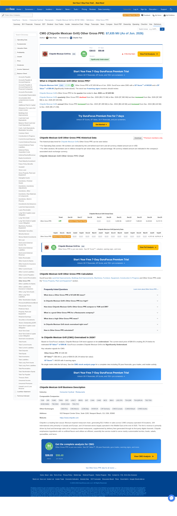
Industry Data (84, 479)
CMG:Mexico (74, 409)
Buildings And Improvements (82, 278)
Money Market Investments (27, 237)
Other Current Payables (26, 275)
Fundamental (21, 44)
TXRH (61, 400)
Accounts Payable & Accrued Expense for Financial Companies (26, 87)
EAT (86, 400)
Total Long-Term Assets (26, 363)
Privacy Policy (67, 475)
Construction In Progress (27, 136)
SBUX (112, 400)
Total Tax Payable (24, 374)
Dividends (20, 65)
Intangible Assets (24, 178)
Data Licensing (104, 9)
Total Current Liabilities (26, 348)
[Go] (162, 29)
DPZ (66, 400)
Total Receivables (24, 368)
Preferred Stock (24, 309)
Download (138, 138)
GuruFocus (16, 20)
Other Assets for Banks (26, 261)
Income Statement (23, 69)
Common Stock (24, 133)
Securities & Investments (27, 320)
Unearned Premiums (25, 383)
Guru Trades (59, 24)
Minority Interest (24, 234)
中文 (121, 475)
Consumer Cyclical (36, 20)
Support (164, 9)
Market (59, 9)
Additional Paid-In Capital (27, 105)
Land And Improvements (27, 207)
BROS (81, 400)
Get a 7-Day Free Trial (77, 221)
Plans (117, 479)
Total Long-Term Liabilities (27, 365)
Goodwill (21, 167)
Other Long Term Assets (26, 292)
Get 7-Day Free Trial (131, 15)
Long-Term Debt (24, 218)
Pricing (84, 9)
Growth (19, 57)
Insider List (50, 479)
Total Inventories (24, 357)
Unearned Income (24, 380)
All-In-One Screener (130, 475)
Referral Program (88, 475)
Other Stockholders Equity (27, 300)
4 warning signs (93, 88)
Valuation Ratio (22, 48)
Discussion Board (108, 479)
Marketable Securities (26, 231)
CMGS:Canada (117, 409)
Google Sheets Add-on (137, 479)
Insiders (49, 9)
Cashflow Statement (23, 392)
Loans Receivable (25, 210)
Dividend (50, 24)
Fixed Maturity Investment (27, 161)
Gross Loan (22, 170)
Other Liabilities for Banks (27, 284)
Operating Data (22, 40)
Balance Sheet (22, 73)
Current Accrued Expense (27, 139)
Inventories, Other (24, 191)
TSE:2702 (75, 404)
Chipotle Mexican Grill (49, 85)
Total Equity (22, 354)
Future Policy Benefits (26, 164)
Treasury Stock (23, 377)
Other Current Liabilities (26, 272)
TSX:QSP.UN (138, 400)
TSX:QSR (128, 400)
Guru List (43, 479)
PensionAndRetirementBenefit (29, 303)
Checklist (144, 24)
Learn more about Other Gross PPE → (146, 289)
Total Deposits (23, 351)
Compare (109, 24)
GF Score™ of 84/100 (143, 85)
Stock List (36, 479)
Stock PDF (118, 24)
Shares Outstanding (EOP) (27, 323)
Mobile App (77, 475)
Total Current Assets (25, 345)
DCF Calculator (96, 479)
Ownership (127, 24)
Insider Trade (59, 479)
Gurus (39, 9)
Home (19, 9)
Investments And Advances (27, 204)
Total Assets (22, 342)
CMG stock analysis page (84, 364)
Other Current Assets (25, 269)
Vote (150, 24)
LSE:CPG (119, 400)
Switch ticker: (143, 29)
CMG (66, 85)
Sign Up (144, 9)
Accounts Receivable (26, 92)
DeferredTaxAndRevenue (27, 155)
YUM (42, 400)
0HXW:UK (94, 409)
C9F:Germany (105, 409)
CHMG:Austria (142, 409)
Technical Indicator (23, 396)
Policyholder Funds (25, 306)
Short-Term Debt (24, 331)
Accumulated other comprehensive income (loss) (26, 100)
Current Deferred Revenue (27, 142)
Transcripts (95, 24)
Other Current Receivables (27, 278)
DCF (43, 24)
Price (19, 61)
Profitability (20, 52)
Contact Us (115, 475)
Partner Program (101, 475)
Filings (87, 24)
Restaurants (49, 20)
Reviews (92, 9)
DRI (48, 400)
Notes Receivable (24, 258)
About (47, 475)
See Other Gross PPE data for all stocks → (101, 468)
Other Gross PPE (102, 20)
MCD (105, 400)
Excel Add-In (124, 479)
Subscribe (127, 9)
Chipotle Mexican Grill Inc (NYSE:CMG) (70, 20)
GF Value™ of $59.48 (57, 344)
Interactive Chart (77, 24)
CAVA (92, 400)
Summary (16, 24)
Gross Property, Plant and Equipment (57, 281)
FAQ (109, 475)
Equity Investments (25, 158)
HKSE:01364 (65, 404)
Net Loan (22, 240)
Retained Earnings (25, 317)
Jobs (51, 475)
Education (153, 9)
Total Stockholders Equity (27, 371)
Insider (67, 24)
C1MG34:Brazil (130, 409)
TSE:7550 (148, 400)
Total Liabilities (23, 360)
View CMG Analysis (142, 456)
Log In (135, 9)
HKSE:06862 (45, 404)
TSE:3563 (55, 404)
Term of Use (58, 475)
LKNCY (73, 400)
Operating (135, 24)
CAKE (99, 400)
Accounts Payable (24, 77)
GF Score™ (49, 360)
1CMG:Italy (85, 409)
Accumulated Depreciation (27, 95)
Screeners (29, 9)
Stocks (24, 20)
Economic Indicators (72, 479)
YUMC (54, 400)
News (67, 9)
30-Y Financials (27, 24)
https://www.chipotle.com (69, 418)
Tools (76, 9)
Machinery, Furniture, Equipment (106, 278)
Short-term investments (26, 339)
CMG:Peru (64, 409)
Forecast (37, 24)
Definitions (90, 20)
